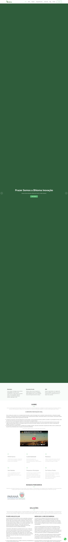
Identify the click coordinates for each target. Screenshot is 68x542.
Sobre (29, 1)
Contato (54, 1)
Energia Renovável (39, 1)
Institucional (46, 1)
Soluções (33, 1)
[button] (1, 193)
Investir (59, 1)
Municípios (9, 389)
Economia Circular (30, 389)
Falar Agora (34, 196)
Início (25, 1)
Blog (50, 1)
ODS (46, 389)
